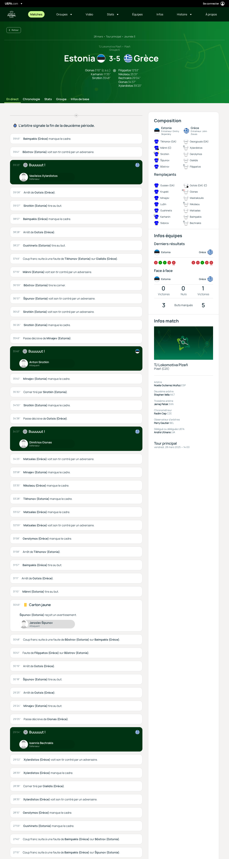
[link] (36, 14)
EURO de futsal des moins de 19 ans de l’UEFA (11, 14)
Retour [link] (15, 30)
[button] (64, 14)
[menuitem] (39, 14)
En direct (12, 99)
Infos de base (80, 99)
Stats (48, 99)
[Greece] (137, 165)
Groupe (61, 99)
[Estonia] (137, 351)
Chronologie (31, 99)
